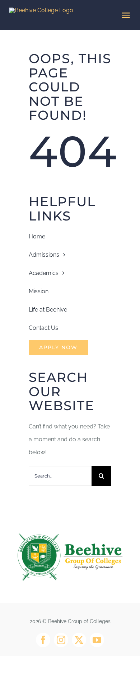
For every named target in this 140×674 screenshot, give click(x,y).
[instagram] (61, 640)
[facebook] (43, 640)
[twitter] (79, 640)
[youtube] (97, 640)
